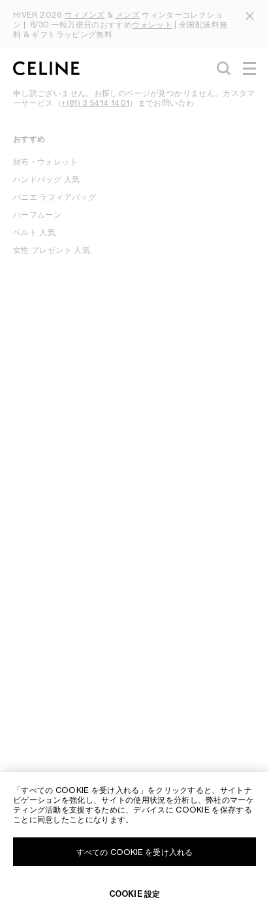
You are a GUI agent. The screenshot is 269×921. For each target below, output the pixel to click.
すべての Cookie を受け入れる (134, 852)
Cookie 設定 (134, 894)
